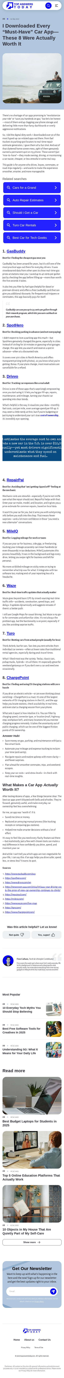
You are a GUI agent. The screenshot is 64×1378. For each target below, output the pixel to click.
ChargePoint (18, 677)
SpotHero (15, 325)
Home (17, 1339)
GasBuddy (16, 251)
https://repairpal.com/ (15, 894)
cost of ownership (49, 415)
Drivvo (12, 376)
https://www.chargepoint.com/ (20, 912)
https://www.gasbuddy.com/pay (20, 874)
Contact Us (45, 1339)
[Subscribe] (53, 1291)
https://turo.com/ (13, 907)
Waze (11, 585)
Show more (29, 1242)
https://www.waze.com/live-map (21, 903)
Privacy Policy (39, 1301)
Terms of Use (38, 1347)
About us (29, 1339)
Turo (11, 633)
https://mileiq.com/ (14, 899)
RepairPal (15, 480)
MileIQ (12, 531)
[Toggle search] (48, 6)
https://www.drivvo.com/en (18, 882)
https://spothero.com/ (15, 878)
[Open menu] (56, 6)
